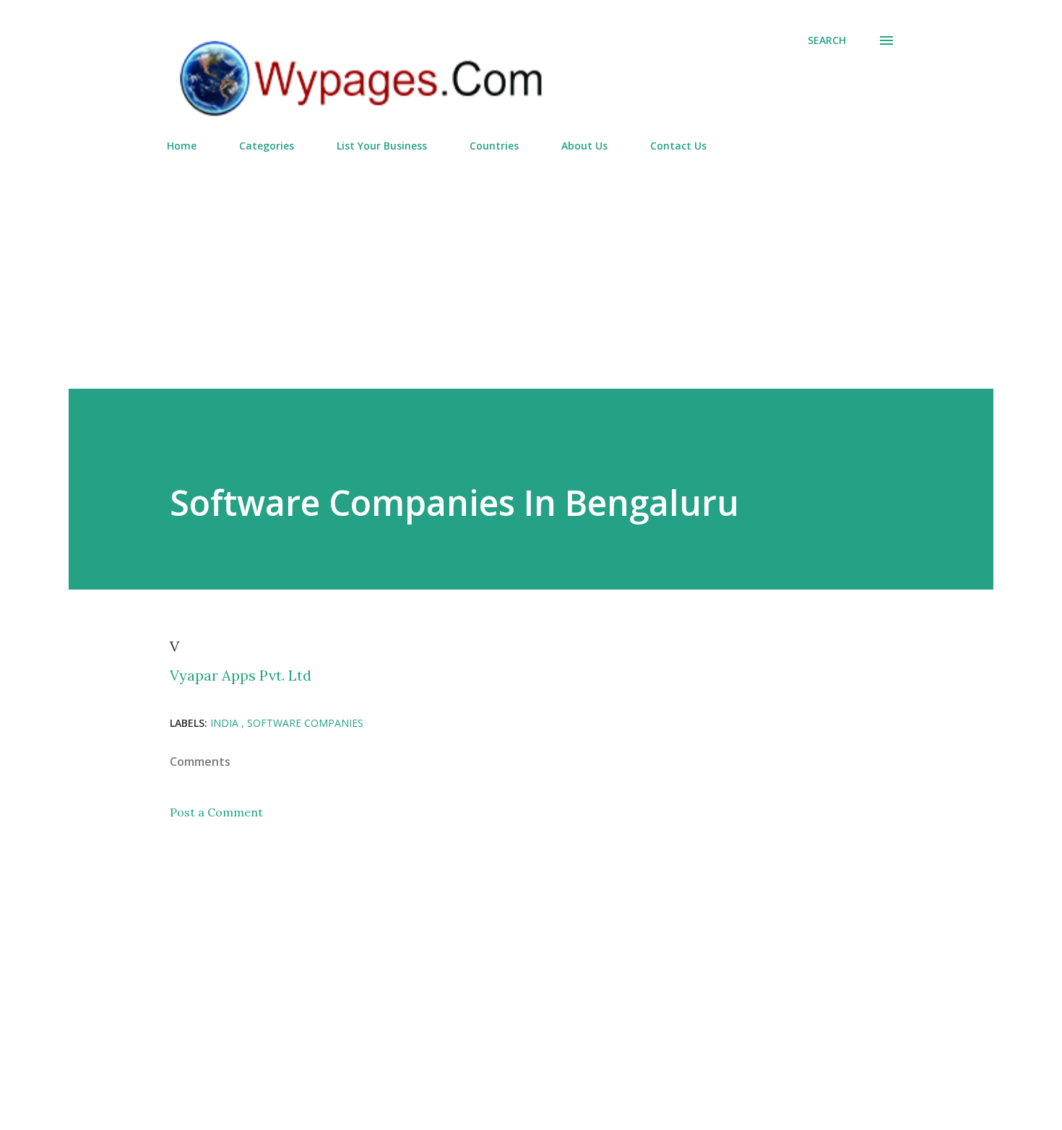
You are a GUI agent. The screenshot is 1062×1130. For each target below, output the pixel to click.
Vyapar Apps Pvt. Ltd (240, 675)
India (225, 723)
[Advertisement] (531, 264)
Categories (266, 145)
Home (182, 145)
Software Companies (305, 723)
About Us (584, 145)
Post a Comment (216, 812)
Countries (494, 145)
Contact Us (678, 145)
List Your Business (382, 145)
